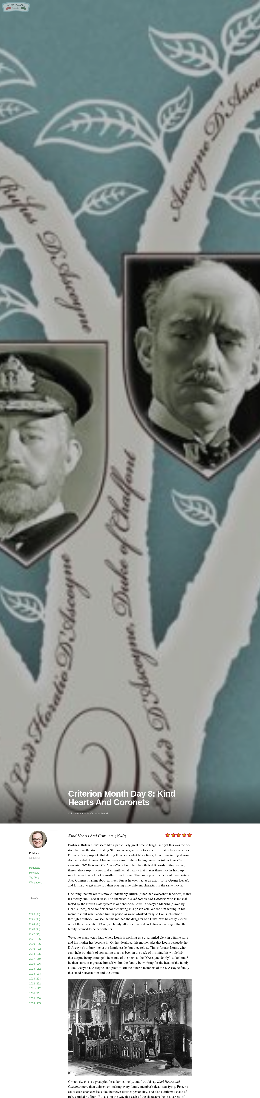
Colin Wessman (77, 813)
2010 (35, 993)
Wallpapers (35, 882)
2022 (34, 933)
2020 (35, 943)
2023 (34, 929)
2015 (35, 968)
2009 (35, 998)
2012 (35, 983)
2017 (35, 958)
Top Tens (34, 877)
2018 (35, 953)
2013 (35, 978)
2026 (34, 914)
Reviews (34, 872)
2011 (35, 988)
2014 (35, 973)
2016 (35, 963)
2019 (35, 948)
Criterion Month (99, 813)
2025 (34, 919)
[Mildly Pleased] (16, 11)
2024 (34, 924)
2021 (35, 938)
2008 (35, 1003)
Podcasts (34, 867)
